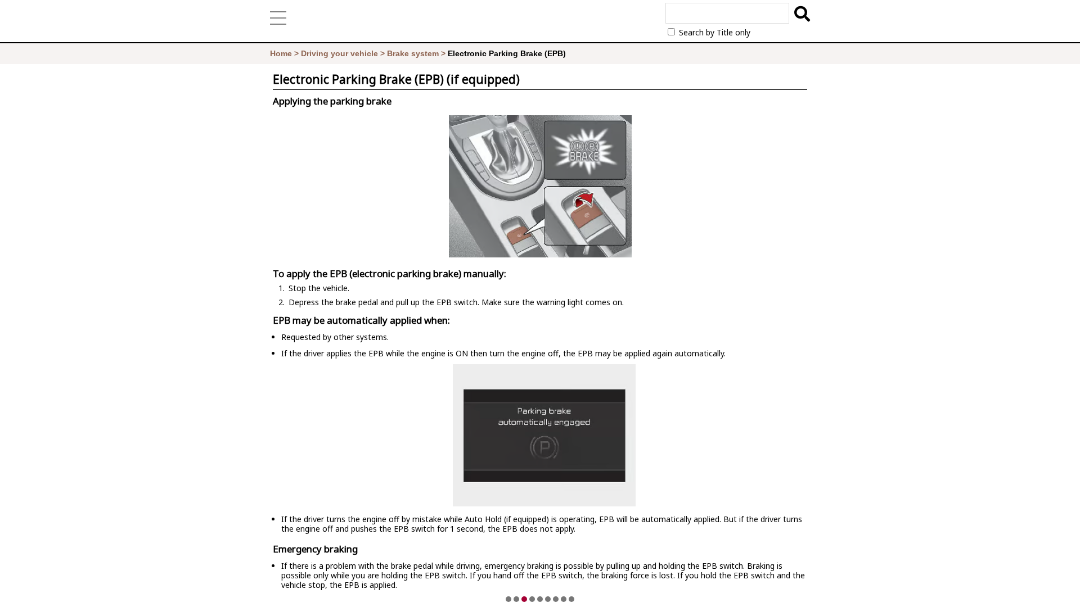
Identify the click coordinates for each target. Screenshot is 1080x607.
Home (281, 53)
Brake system (413, 53)
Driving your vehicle (339, 53)
